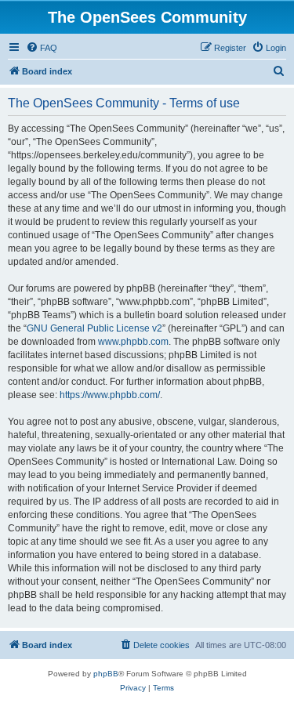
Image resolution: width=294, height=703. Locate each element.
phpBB (105, 673)
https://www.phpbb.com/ (110, 395)
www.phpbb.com (133, 341)
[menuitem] (41, 47)
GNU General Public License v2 (94, 328)
